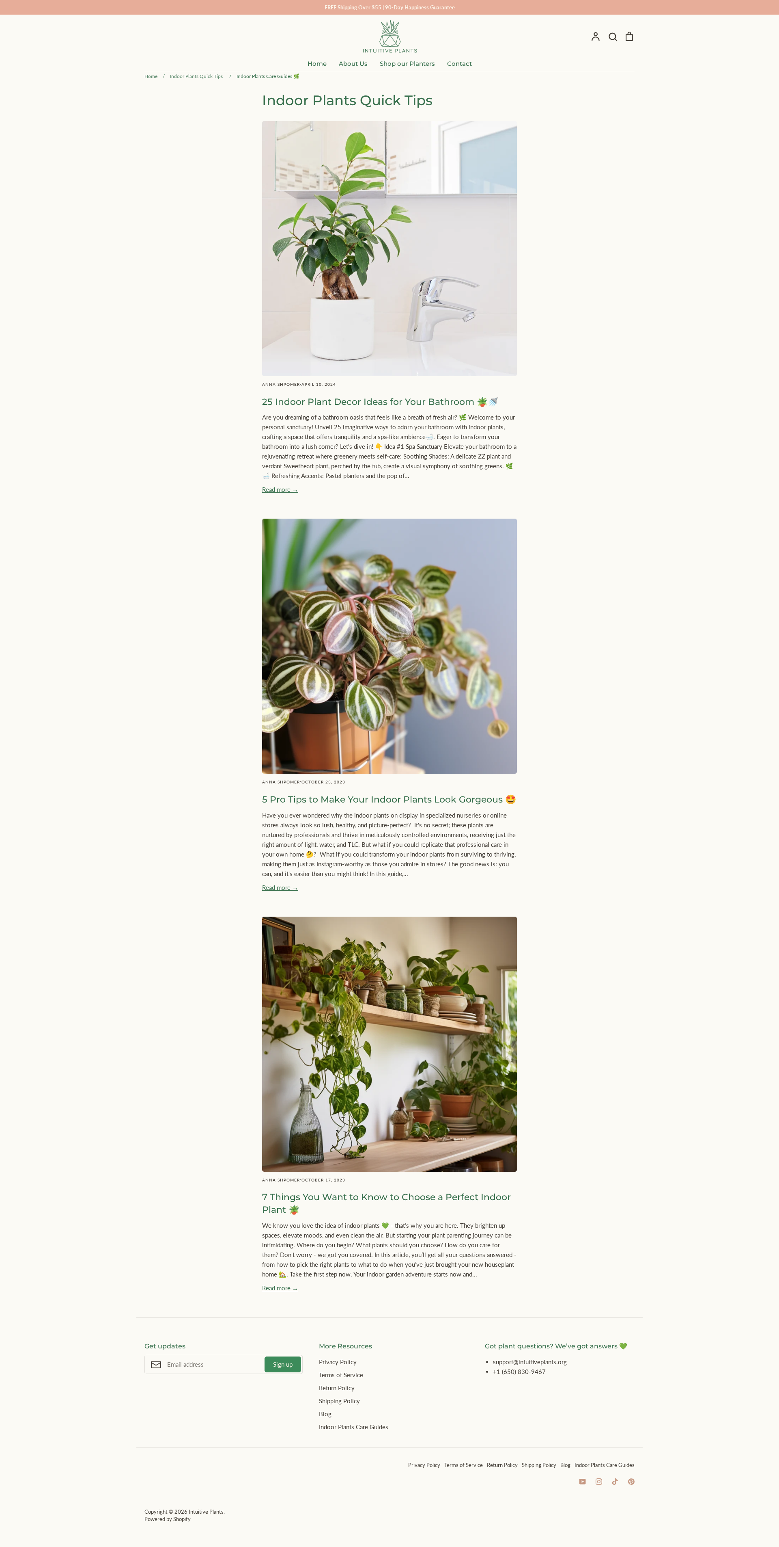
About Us (353, 63)
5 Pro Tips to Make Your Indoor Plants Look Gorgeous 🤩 (389, 799)
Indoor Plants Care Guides (353, 1426)
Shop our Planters (407, 63)
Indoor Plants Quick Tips (347, 100)
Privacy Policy (338, 1361)
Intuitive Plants (206, 1511)
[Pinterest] (631, 1481)
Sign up (283, 1364)
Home (317, 63)
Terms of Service (341, 1374)
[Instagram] (599, 1481)
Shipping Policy (339, 1400)
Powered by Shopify (167, 1519)
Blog (325, 1413)
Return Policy (337, 1387)
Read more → (280, 489)
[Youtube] (583, 1481)
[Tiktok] (615, 1481)
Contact (459, 63)
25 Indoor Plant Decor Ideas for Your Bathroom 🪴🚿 (380, 401)
